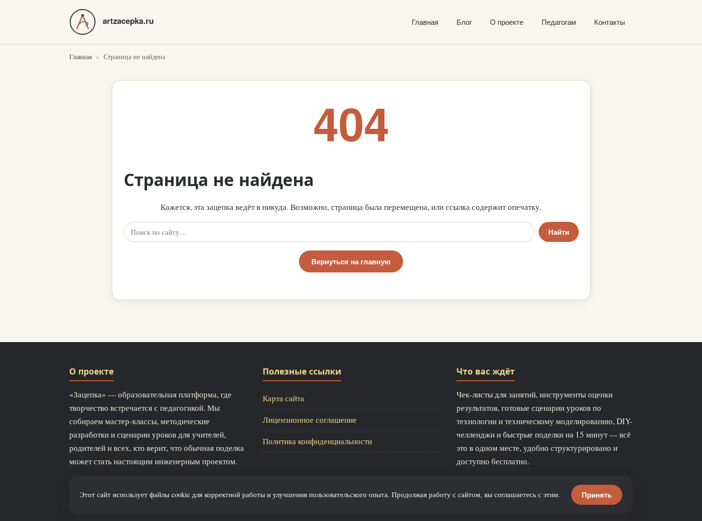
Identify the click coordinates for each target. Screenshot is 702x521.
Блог (464, 22)
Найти (558, 232)
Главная (425, 22)
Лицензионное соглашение (310, 419)
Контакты (609, 22)
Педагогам (559, 22)
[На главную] (82, 22)
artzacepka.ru (128, 20)
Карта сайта (283, 398)
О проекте (506, 22)
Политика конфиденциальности (317, 441)
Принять (597, 495)
